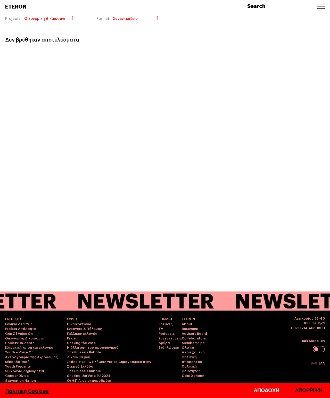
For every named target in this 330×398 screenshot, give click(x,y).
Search (256, 5)
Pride (71, 338)
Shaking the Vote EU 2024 (89, 375)
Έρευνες (166, 323)
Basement (190, 328)
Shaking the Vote (81, 342)
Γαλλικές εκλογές (82, 333)
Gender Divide (17, 375)
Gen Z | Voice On (19, 333)
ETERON (16, 6)
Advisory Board (194, 333)
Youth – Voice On (19, 352)
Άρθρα (164, 342)
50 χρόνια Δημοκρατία (24, 370)
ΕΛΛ (321, 363)
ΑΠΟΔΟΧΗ (266, 390)
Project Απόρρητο (20, 328)
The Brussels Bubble (84, 352)
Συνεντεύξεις (170, 338)
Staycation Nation (20, 380)
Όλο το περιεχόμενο (193, 349)
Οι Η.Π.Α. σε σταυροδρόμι (89, 380)
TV (161, 328)
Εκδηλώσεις (169, 347)
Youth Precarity (18, 366)
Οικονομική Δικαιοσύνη (24, 338)
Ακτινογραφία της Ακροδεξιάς (31, 356)
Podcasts (167, 333)
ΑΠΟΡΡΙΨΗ (308, 390)
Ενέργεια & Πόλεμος (84, 328)
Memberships (193, 342)
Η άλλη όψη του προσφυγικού (92, 347)
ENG (314, 363)
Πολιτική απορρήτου (192, 359)
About (187, 323)
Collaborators (194, 338)
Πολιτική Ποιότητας (191, 368)
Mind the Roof (17, 361)
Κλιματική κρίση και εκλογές (29, 347)
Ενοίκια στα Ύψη (18, 323)
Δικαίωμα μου (78, 356)
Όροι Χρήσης (193, 375)
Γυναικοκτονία (79, 323)
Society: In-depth (20, 342)
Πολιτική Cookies (27, 390)
